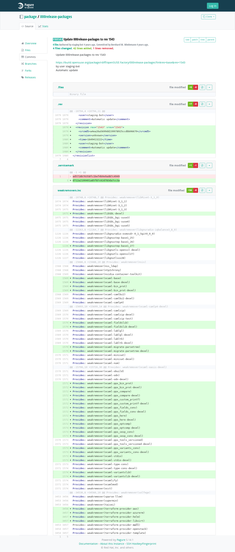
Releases (30, 77)
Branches (30, 63)
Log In (212, 6)
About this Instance (112, 543)
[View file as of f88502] (202, 87)
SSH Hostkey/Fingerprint (141, 543)
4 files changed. (63, 48)
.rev (60, 104)
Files (27, 50)
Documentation (88, 543)
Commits (30, 57)
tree (202, 39)
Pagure (121, 540)
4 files (56, 44)
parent (210, 39)
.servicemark (66, 165)
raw (187, 39)
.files (61, 87)
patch (195, 39)
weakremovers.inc (69, 190)
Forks (27, 70)
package (30, 16)
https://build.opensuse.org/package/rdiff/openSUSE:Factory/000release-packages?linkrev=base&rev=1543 (120, 62)
